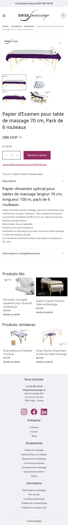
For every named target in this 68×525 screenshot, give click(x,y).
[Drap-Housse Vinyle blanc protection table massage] (51, 337)
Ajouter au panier (37, 155)
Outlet (34, 476)
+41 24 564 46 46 (34, 386)
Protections (29, 26)
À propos (34, 427)
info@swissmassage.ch (34, 390)
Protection (23, 174)
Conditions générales (34, 499)
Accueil (5, 26)
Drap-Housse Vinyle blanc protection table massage (51, 352)
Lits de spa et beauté (34, 463)
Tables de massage (34, 450)
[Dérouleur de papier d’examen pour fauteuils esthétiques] (18, 286)
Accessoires (16, 26)
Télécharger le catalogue (34, 490)
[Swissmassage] (34, 15)
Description (9, 181)
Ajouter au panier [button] (11, 314)
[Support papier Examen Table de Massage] (51, 287)
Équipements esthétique (34, 459)
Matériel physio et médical (34, 454)
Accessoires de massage (34, 467)
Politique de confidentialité (34, 503)
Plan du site (34, 494)
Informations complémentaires (21, 253)
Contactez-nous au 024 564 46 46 (34, 3)
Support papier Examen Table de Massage (50, 302)
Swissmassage (34, 521)
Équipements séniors (34, 472)
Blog (34, 436)
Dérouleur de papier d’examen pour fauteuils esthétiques (17, 303)
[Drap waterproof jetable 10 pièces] (18, 337)
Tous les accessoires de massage (39, 173)
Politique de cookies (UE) (34, 507)
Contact (34, 432)
